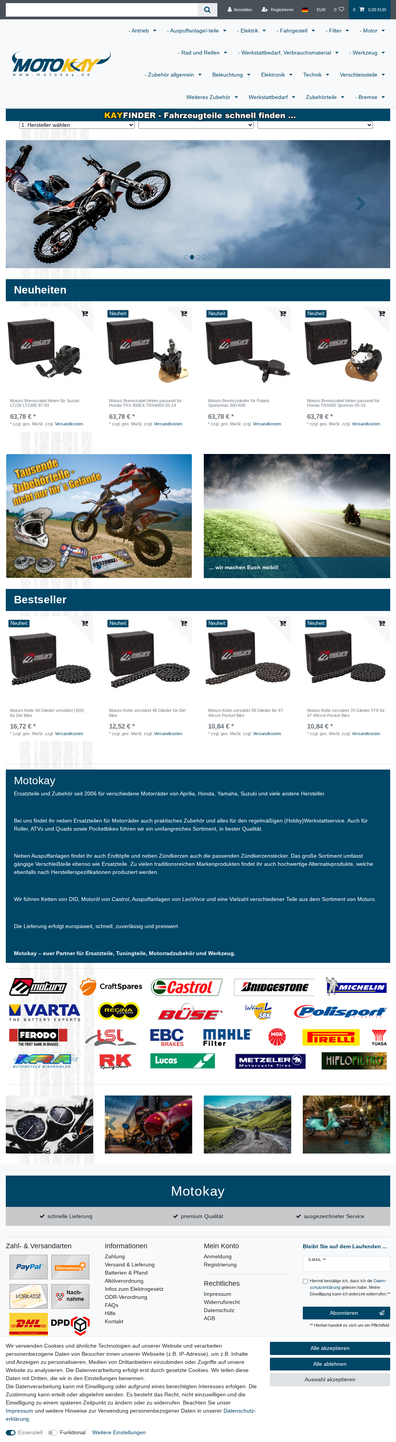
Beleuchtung (228, 75)
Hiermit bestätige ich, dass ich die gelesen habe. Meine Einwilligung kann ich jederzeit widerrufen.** (350, 1287)
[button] (34, 204)
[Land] (305, 9)
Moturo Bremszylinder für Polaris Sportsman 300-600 (239, 403)
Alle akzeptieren (330, 1348)
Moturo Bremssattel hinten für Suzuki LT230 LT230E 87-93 (44, 403)
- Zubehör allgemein (170, 75)
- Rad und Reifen (199, 52)
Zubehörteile (322, 97)
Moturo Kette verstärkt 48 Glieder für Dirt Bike (147, 712)
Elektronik (274, 75)
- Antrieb (139, 30)
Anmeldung (218, 1256)
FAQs (111, 1305)
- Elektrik (248, 30)
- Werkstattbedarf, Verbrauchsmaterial (285, 52)
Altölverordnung (124, 1281)
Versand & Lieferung (130, 1264)
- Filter (334, 30)
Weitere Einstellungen (119, 1432)
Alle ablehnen (329, 1364)
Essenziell (30, 1432)
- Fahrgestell (293, 30)
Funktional (72, 1432)
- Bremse (367, 97)
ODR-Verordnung (126, 1297)
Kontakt (114, 1321)
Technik (313, 75)
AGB (209, 1318)
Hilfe (110, 1313)
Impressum (217, 1294)
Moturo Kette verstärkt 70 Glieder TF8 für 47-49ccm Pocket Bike (346, 712)
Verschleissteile (359, 75)
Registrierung (220, 1264)
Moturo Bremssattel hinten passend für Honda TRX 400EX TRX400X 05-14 (145, 403)
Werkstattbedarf (269, 97)
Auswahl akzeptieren (330, 1379)
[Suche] (207, 10)
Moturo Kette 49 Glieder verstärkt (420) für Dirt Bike (47, 712)
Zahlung (115, 1256)
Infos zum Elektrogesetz (134, 1289)
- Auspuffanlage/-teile (193, 30)
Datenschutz (219, 1310)
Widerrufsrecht (222, 1302)
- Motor (369, 30)
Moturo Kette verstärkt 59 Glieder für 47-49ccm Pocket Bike (246, 712)
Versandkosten (69, 424)
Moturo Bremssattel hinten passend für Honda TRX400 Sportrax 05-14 (343, 403)
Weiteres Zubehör (209, 97)
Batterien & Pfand (126, 1273)
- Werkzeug (364, 52)
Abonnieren (344, 1313)
